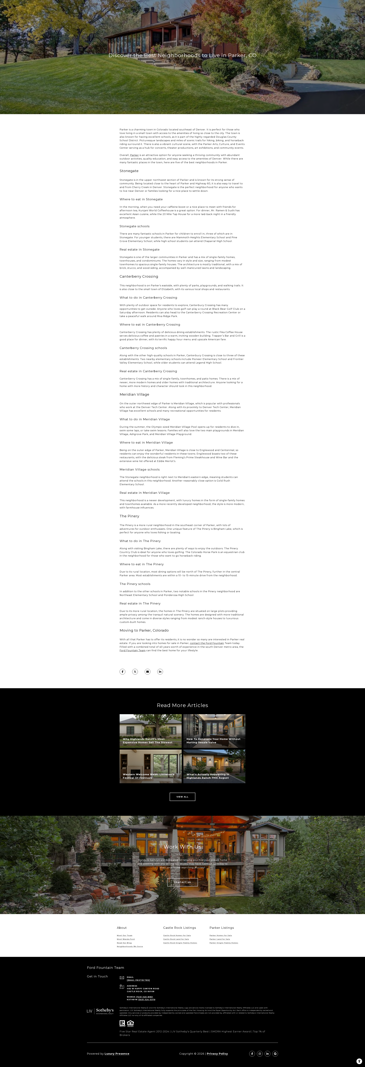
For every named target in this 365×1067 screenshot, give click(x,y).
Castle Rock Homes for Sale (177, 935)
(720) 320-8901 (144, 997)
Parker (134, 155)
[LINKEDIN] (267, 1054)
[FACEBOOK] (252, 1054)
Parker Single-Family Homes (224, 943)
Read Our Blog (124, 943)
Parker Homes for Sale (221, 935)
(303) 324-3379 (146, 1000)
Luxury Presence (117, 1053)
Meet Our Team (124, 935)
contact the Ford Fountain (207, 643)
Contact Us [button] (182, 882)
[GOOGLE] (275, 1054)
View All (182, 797)
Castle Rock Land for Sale (176, 939)
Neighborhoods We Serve (130, 946)
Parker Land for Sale (220, 939)
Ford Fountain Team (133, 650)
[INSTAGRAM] (260, 1054)
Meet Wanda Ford (126, 939)
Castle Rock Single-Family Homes (180, 943)
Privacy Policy (217, 1053)
